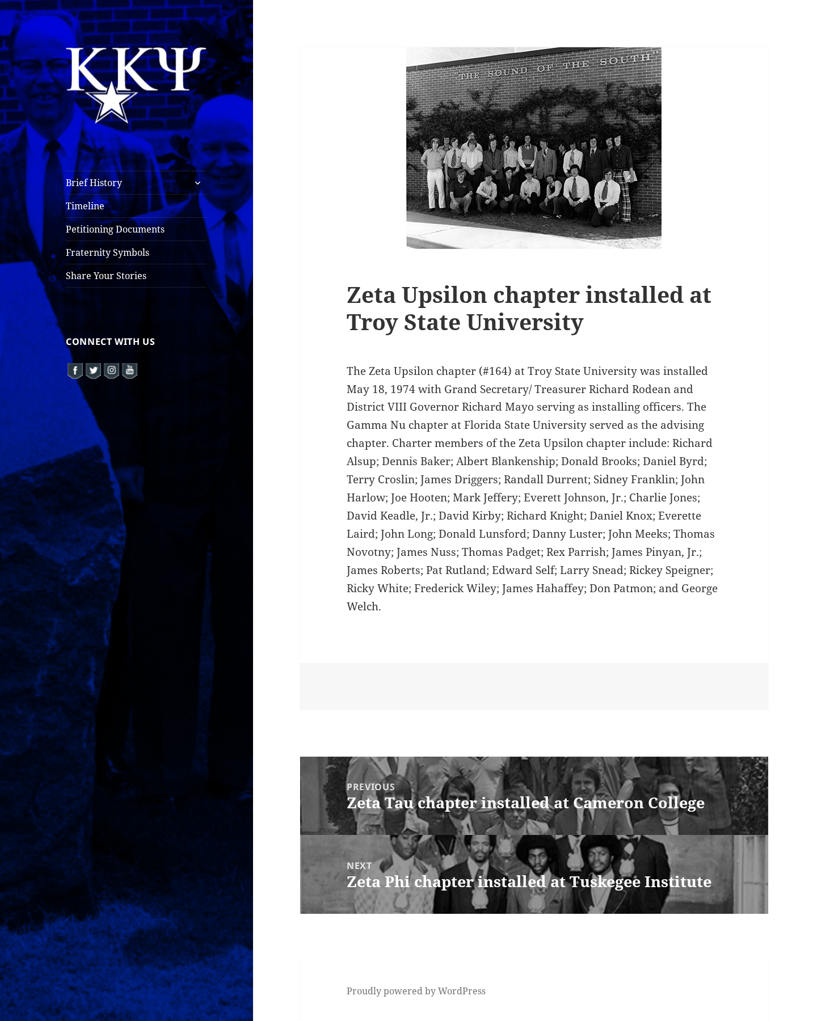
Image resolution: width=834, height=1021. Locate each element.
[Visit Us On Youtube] (129, 369)
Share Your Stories (106, 275)
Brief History (94, 182)
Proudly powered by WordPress (416, 991)
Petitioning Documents (115, 229)
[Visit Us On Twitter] (93, 369)
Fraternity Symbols (107, 252)
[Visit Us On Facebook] (75, 369)
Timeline (85, 206)
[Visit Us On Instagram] (111, 369)
